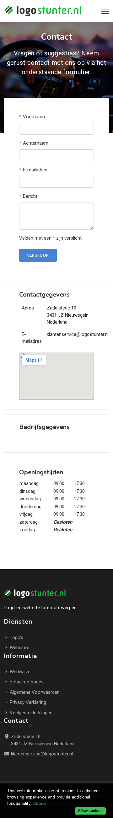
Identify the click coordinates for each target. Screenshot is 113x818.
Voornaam (34, 117)
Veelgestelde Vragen (30, 712)
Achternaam (35, 143)
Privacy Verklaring (27, 702)
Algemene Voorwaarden (34, 692)
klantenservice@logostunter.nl (78, 334)
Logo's (15, 637)
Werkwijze (19, 672)
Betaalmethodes (26, 682)
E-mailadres (35, 170)
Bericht (30, 196)
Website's (19, 647)
